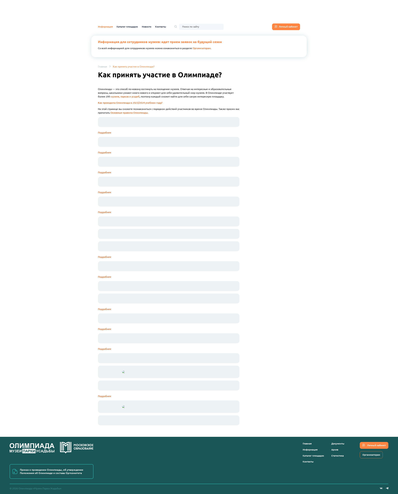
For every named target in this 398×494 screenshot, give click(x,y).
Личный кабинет (288, 26)
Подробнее (104, 256)
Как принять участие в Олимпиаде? (133, 66)
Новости (146, 26)
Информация (105, 26)
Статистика (337, 455)
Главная (102, 66)
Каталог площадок (127, 26)
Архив (334, 449)
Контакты (160, 26)
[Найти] (176, 26)
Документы (337, 443)
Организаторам (202, 48)
